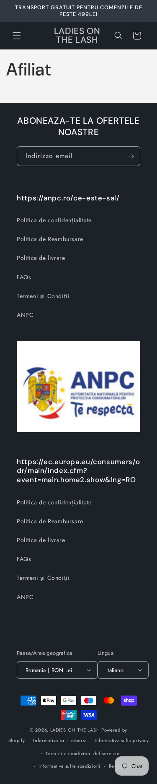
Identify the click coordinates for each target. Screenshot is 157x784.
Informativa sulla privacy (122, 740)
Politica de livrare (41, 258)
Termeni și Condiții (43, 296)
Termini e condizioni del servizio (82, 753)
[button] (17, 35)
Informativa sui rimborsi (59, 740)
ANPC (25, 315)
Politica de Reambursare (50, 239)
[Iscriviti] (130, 156)
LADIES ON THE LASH (75, 730)
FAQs (24, 277)
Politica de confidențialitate (54, 220)
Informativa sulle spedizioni (69, 766)
